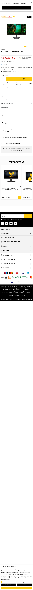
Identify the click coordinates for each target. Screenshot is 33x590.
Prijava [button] (16, 8)
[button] (6, 83)
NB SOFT (20, 299)
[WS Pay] (4, 277)
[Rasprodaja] (5, 16)
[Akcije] (10, 16)
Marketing (21, 582)
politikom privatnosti (16, 219)
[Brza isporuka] (14, 17)
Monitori (3, 49)
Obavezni (5, 582)
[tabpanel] (16, 31)
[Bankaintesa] (18, 277)
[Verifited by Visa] (12, 281)
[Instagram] (6, 223)
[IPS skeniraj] (18, 281)
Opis (2, 96)
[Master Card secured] (31, 277)
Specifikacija (4, 107)
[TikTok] (15, 223)
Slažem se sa (12, 219)
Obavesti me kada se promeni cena (26, 58)
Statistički (12, 582)
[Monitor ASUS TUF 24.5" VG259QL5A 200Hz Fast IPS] (11, 176)
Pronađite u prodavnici (7, 103)
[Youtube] (11, 223)
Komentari (4, 100)
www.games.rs (8, 299)
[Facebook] (2, 223)
